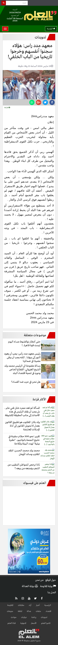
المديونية (23, 623)
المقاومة (10, 605)
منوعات (10, 611)
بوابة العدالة (28, 586)
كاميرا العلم (46, 623)
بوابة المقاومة (46, 586)
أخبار (38, 605)
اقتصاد (48, 611)
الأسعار (33, 623)
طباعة (6, 108)
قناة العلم (11, 623)
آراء (30, 605)
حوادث (13, 617)
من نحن (39, 580)
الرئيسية (50, 29)
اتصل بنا (51, 592)
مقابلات (21, 605)
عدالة (29, 611)
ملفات (38, 611)
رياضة (33, 617)
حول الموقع (50, 580)
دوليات (24, 617)
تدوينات (44, 617)
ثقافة (20, 611)
